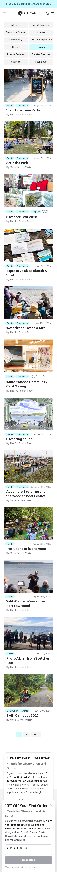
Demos (16, 47)
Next (36, 734)
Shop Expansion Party (23, 110)
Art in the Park (17, 163)
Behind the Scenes (16, 32)
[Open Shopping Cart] (52, 13)
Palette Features (16, 54)
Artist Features (41, 25)
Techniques (41, 62)
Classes (41, 32)
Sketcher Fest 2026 (21, 217)
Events (41, 47)
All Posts (16, 25)
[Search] (47, 13)
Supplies (15, 62)
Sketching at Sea (19, 439)
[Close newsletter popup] (50, 804)
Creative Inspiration (41, 40)
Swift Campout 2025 (22, 715)
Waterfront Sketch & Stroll (26, 328)
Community (16, 40)
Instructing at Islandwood (26, 548)
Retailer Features (41, 54)
